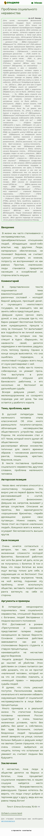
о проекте (16, 830)
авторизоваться (8, 821)
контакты (26, 830)
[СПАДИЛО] (12, 2)
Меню (38, 2)
